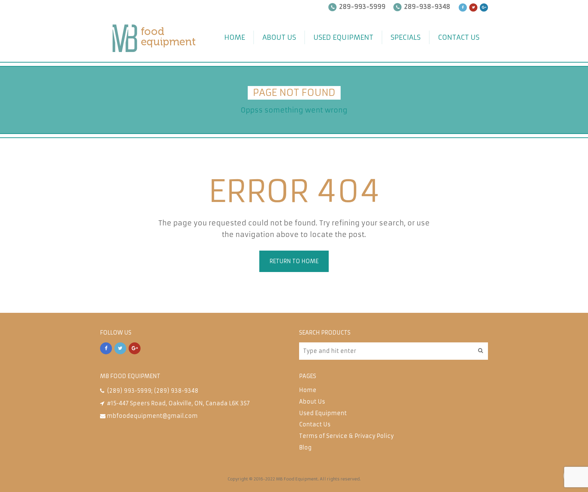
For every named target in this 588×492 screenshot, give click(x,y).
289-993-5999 (362, 7)
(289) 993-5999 (129, 390)
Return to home (294, 261)
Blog (305, 447)
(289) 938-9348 (176, 390)
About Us (279, 37)
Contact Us (458, 37)
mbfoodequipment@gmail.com (152, 415)
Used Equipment (343, 37)
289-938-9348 (427, 7)
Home (234, 37)
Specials (406, 37)
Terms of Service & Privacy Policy (346, 435)
